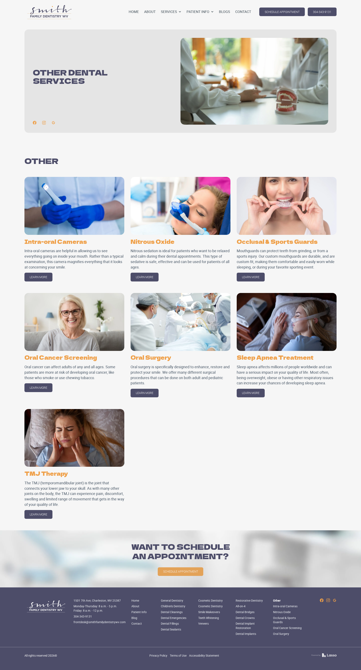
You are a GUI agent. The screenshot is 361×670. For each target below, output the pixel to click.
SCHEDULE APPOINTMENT (282, 12)
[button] (171, 11)
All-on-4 (240, 606)
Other (277, 600)
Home (135, 600)
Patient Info (139, 612)
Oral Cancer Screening (287, 628)
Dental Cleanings (172, 612)
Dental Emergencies (173, 618)
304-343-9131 (322, 12)
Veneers (203, 623)
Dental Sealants (171, 629)
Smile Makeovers (209, 612)
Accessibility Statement (204, 655)
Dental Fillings (170, 623)
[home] (49, 12)
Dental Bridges (245, 612)
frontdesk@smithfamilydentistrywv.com (100, 622)
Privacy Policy (158, 655)
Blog (134, 618)
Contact (136, 623)
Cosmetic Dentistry (210, 600)
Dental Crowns (245, 618)
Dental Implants (246, 634)
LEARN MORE (38, 277)
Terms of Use (178, 655)
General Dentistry (172, 600)
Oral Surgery (281, 634)
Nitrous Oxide (282, 612)
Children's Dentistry (173, 606)
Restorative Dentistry (249, 600)
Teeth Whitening (208, 618)
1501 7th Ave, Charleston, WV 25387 (97, 600)
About (135, 606)
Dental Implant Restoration (245, 625)
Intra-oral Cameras (285, 606)
